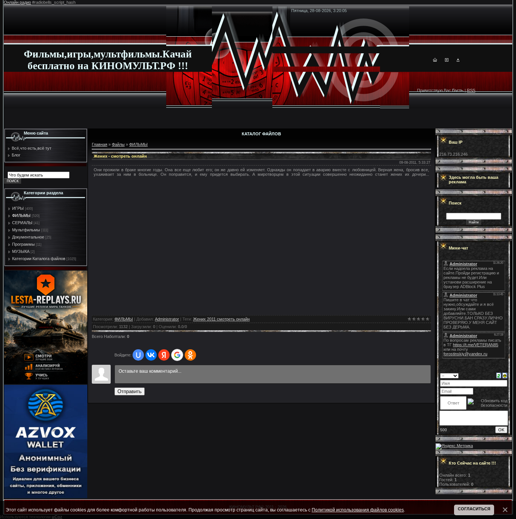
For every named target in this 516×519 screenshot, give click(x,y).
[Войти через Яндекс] (164, 355)
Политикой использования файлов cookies (358, 509)
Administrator (167, 319)
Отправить (129, 391)
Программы (23, 244)
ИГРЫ (18, 208)
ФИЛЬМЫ (21, 215)
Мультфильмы (26, 230)
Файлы (118, 144)
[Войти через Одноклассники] (190, 355)
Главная (99, 144)
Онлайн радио (17, 2)
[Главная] (435, 60)
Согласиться (474, 509)
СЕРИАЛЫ (22, 222)
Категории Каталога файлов (38, 258)
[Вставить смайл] (504, 375)
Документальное (28, 237)
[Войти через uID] (138, 355)
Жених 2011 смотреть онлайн (221, 319)
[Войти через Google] (177, 355)
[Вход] (458, 60)
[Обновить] (498, 375)
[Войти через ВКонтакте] (151, 355)
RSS (471, 90)
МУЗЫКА (20, 251)
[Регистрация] (446, 60)
